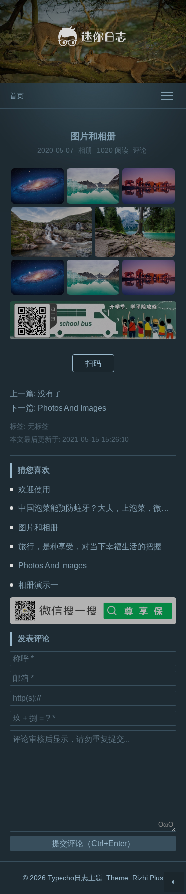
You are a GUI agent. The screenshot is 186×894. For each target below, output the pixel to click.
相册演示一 (38, 585)
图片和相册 (38, 527)
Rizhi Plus (147, 878)
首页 (17, 96)
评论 (140, 150)
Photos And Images (72, 408)
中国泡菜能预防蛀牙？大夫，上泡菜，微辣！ (97, 508)
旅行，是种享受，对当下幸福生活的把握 (89, 546)
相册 (85, 150)
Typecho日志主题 (75, 878)
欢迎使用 (34, 489)
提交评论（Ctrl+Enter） (93, 843)
